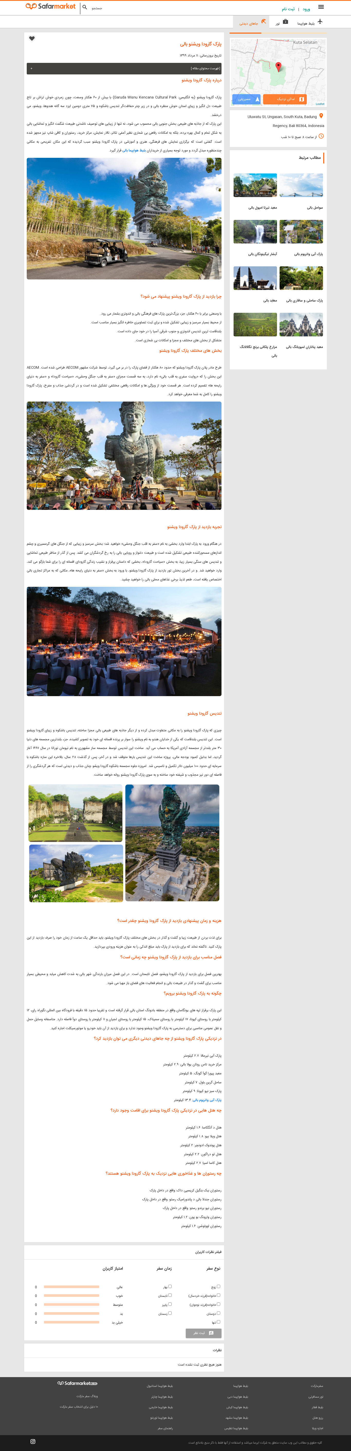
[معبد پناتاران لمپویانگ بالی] (301, 316)
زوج (214, 1287)
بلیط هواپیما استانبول (160, 1386)
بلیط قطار (317, 1407)
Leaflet (320, 104)
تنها (214, 1322)
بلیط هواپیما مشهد (236, 1417)
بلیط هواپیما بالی (134, 150)
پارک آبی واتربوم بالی (207, 1100)
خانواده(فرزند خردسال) (202, 1296)
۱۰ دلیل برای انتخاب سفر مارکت (79, 1406)
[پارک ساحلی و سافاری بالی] (301, 269)
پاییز (165, 1305)
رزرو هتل (317, 1417)
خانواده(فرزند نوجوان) (203, 1305)
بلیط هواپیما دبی (237, 1396)
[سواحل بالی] (301, 176)
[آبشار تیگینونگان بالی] (255, 223)
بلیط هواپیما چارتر (162, 1396)
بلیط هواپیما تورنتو (161, 1417)
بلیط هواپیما (240, 1386)
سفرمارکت (317, 1386)
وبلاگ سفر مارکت (87, 1396)
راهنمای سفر (165, 1428)
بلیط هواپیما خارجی (161, 1407)
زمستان (163, 1314)
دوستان (212, 1314)
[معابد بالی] (255, 269)
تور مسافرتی (315, 1396)
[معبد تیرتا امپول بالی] (255, 176)
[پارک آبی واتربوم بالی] (301, 223)
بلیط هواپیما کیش (237, 1407)
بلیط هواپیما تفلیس (236, 1428)
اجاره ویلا (317, 1428)
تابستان (163, 1296)
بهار (165, 1287)
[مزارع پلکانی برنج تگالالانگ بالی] (255, 316)
